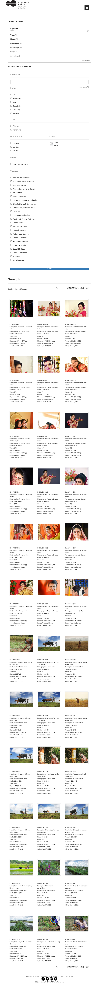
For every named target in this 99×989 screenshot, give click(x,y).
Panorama (17, 130)
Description (17, 106)
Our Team (36, 977)
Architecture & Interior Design (24, 189)
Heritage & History (20, 226)
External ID (17, 113)
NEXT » (88, 288)
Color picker (55, 144)
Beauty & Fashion (19, 196)
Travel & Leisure (19, 260)
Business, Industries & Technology (25, 200)
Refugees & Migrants (21, 241)
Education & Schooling (21, 215)
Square (15, 151)
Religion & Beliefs (19, 245)
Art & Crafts (17, 193)
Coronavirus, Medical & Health (24, 208)
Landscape (17, 147)
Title (14, 102)
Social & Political (19, 249)
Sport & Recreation (20, 253)
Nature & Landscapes (21, 234)
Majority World (40, 982)
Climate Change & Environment (24, 204)
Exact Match (83, 87)
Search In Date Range (20, 164)
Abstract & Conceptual (21, 178)
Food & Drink (18, 223)
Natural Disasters (19, 230)
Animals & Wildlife (19, 185)
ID (14, 95)
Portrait (16, 143)
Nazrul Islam (18, 679)
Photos (15, 126)
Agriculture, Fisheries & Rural (23, 181)
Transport (16, 256)
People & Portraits (20, 238)
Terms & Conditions (66, 977)
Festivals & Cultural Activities (24, 219)
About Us (29, 977)
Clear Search (86, 60)
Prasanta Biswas (19, 343)
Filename (16, 110)
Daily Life (16, 211)
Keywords (17, 98)
